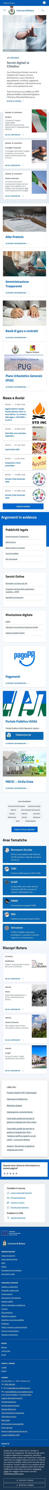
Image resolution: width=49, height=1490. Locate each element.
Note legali (5, 1420)
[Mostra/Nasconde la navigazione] (4, 10)
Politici (4, 1266)
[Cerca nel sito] (43, 10)
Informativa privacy (8, 1416)
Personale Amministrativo (11, 1270)
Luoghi (4, 1367)
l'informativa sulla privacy (13, 1473)
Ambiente (5, 1323)
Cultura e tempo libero (10, 1331)
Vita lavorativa (7, 1312)
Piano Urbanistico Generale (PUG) (24, 378)
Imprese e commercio (9, 1334)
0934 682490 (9, 1384)
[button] (10, 3)
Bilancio (13, 809)
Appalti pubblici (7, 1301)
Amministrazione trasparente (12, 1412)
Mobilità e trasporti (8, 1316)
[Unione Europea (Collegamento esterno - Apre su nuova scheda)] (24, 1233)
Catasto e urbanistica (9, 1286)
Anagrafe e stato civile (10, 1290)
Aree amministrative (9, 1259)
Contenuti (14, 57)
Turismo (4, 1308)
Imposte (12, 813)
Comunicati (5, 1351)
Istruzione (36, 813)
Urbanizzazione (30, 821)
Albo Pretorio (15, 236)
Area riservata (6, 1427)
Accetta (26, 1485)
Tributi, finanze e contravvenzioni (14, 1327)
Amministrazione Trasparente (17, 284)
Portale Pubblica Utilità (21, 721)
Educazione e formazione (11, 1297)
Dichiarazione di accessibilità (12, 1424)
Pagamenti (13, 676)
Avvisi (3, 1354)
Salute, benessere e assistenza (13, 1305)
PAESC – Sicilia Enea (19, 781)
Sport (18, 821)
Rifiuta (26, 1480)
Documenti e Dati (8, 1274)
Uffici (3, 1263)
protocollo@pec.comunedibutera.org (19, 1391)
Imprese (24, 813)
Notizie (4, 1347)
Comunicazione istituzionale (30, 809)
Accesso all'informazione (16, 806)
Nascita (24, 817)
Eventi (3, 1371)
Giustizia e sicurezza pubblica (12, 1320)
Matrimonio (12, 817)
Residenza (36, 817)
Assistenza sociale (34, 806)
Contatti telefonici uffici (10, 1435)
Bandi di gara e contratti (22, 330)
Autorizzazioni (6, 1294)
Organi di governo (8, 1255)
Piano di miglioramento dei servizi (14, 1431)
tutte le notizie (23, 506)
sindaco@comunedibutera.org (18, 1388)
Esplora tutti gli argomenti (24, 829)
